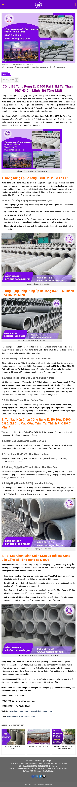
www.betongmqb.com (18, 711)
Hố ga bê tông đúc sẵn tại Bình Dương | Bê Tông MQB (63, 747)
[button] (3, 4)
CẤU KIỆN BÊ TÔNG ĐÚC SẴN (38, 746)
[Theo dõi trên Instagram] (36, 776)
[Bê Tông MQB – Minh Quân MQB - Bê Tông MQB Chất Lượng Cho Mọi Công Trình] (38, 4)
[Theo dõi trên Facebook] (33, 776)
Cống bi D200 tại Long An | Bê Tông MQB (13, 747)
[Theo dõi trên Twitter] (40, 776)
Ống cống (30, 64)
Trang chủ (5, 64)
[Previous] (1, 742)
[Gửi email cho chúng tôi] (44, 776)
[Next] (75, 742)
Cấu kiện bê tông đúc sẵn (17, 64)
